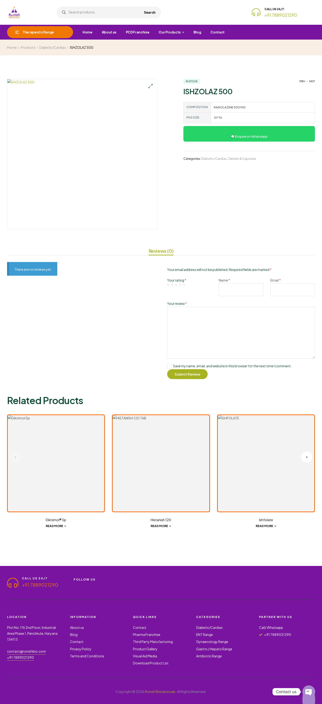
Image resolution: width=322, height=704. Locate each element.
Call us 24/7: (274, 9)
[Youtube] (84, 586)
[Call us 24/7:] (256, 12)
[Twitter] (92, 586)
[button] (150, 86)
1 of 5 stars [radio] (168, 285)
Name (224, 280)
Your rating (176, 280)
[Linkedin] (118, 586)
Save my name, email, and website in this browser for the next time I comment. (232, 366)
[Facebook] (75, 586)
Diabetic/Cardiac (214, 158)
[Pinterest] (109, 586)
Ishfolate (266, 520)
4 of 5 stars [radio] (180, 285)
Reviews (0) (161, 251)
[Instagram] (101, 586)
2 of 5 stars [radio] (172, 285)
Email (275, 280)
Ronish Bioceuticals (160, 691)
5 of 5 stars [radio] (184, 285)
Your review (177, 303)
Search (150, 12)
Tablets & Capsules (242, 158)
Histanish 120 (161, 520)
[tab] (161, 251)
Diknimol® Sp (56, 520)
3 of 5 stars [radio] (176, 285)
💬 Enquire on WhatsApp (249, 136)
